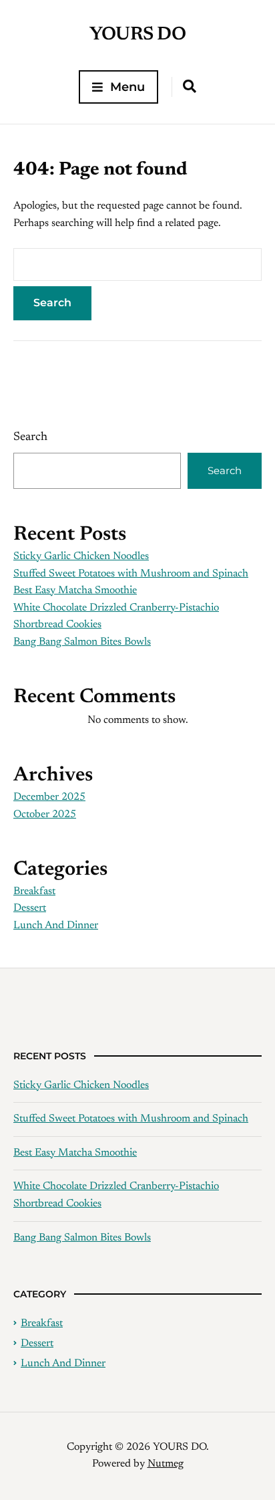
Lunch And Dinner (55, 925)
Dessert (29, 908)
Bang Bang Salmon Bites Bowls (82, 642)
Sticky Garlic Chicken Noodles (81, 556)
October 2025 (44, 814)
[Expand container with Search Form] (189, 86)
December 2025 (49, 797)
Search (30, 437)
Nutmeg (166, 1464)
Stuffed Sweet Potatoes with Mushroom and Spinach (130, 573)
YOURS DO (137, 34)
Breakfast (34, 891)
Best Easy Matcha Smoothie (75, 590)
